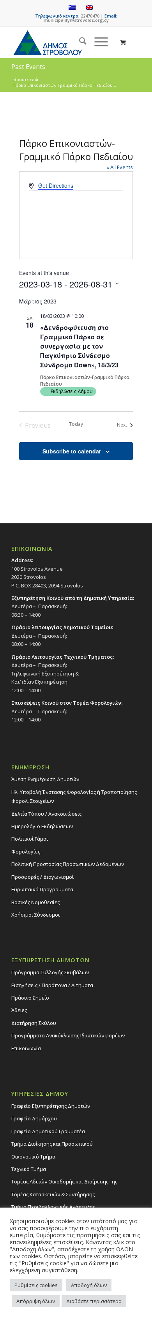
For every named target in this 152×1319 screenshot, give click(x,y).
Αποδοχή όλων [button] (89, 1285)
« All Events (119, 167)
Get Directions (55, 185)
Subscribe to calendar (71, 451)
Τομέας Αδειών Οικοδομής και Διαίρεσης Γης (64, 1181)
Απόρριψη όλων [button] (35, 1301)
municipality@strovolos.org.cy (76, 20)
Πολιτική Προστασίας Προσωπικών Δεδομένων (67, 864)
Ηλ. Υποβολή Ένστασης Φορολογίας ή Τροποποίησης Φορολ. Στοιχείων (74, 796)
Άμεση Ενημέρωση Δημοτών (45, 779)
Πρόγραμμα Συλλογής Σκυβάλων (50, 972)
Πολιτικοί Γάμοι (29, 838)
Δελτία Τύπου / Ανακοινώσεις (46, 813)
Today (76, 424)
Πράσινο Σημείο (30, 997)
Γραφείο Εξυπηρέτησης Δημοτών (50, 1105)
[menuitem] (79, 42)
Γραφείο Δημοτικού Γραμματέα (48, 1131)
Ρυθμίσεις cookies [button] (36, 1285)
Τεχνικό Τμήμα (28, 1169)
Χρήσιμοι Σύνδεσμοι (35, 914)
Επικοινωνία (26, 1048)
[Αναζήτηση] (79, 42)
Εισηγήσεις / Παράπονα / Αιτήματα (52, 985)
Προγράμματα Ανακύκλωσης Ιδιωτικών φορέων (68, 1035)
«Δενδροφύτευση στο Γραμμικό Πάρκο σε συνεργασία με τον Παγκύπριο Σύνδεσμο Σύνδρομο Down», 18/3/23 (79, 346)
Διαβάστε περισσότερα (94, 1301)
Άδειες (19, 1010)
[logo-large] (63, 42)
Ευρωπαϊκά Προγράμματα (42, 889)
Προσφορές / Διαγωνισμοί (42, 876)
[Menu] (97, 42)
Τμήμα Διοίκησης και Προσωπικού (52, 1143)
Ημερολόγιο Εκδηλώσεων (42, 826)
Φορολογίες (25, 851)
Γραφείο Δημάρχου (34, 1118)
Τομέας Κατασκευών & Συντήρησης (53, 1194)
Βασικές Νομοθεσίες (35, 902)
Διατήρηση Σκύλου (33, 1022)
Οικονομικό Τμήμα (33, 1156)
